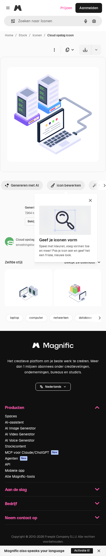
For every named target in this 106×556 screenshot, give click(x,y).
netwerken (61, 318)
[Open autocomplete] (11, 21)
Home (9, 35)
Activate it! (82, 551)
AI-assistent (14, 422)
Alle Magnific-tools (20, 476)
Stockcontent (15, 446)
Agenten (15, 458)
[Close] (99, 551)
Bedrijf (11, 503)
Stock (23, 35)
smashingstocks (27, 245)
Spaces (11, 416)
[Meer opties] (54, 50)
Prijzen (66, 8)
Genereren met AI (25, 185)
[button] (53, 387)
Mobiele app (14, 470)
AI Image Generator (20, 428)
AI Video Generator (20, 434)
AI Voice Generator (20, 440)
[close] (90, 200)
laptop (14, 318)
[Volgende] (99, 318)
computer (36, 318)
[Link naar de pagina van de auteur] (9, 242)
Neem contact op (21, 517)
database (85, 318)
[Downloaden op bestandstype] (70, 50)
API (7, 464)
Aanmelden (88, 8)
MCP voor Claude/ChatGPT (31, 452)
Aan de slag (16, 489)
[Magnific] (53, 346)
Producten (14, 407)
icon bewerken (69, 185)
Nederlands (53, 387)
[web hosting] (29, 293)
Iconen (37, 35)
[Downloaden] (85, 50)
